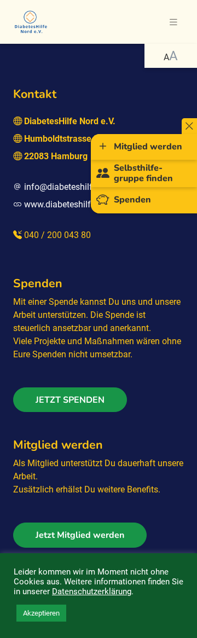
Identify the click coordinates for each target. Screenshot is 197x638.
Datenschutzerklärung (91, 591)
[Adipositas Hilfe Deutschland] (30, 20)
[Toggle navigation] (173, 22)
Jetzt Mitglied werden (80, 535)
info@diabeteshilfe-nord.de (76, 187)
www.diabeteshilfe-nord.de (75, 204)
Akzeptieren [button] (41, 613)
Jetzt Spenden (70, 400)
